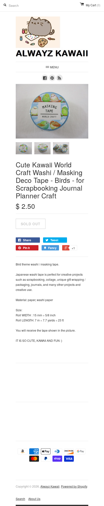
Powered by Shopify (74, 486)
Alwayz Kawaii (49, 486)
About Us (34, 499)
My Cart (93, 5)
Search (20, 499)
